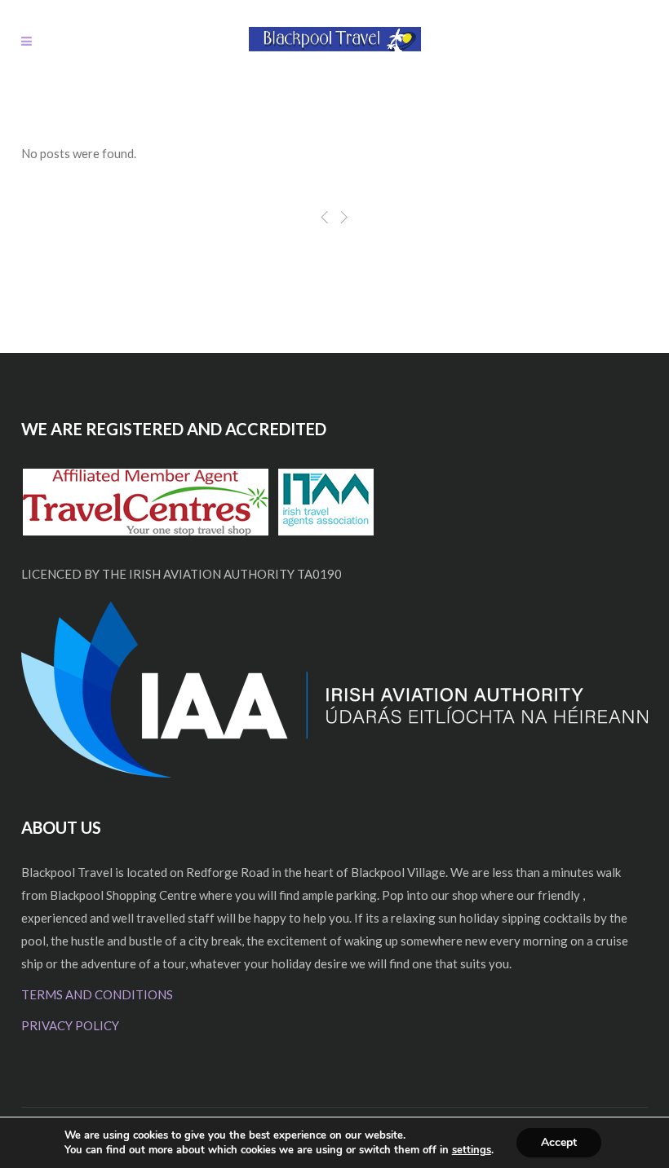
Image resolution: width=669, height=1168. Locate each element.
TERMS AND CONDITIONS (97, 994)
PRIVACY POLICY (70, 1025)
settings (471, 1150)
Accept (559, 1142)
